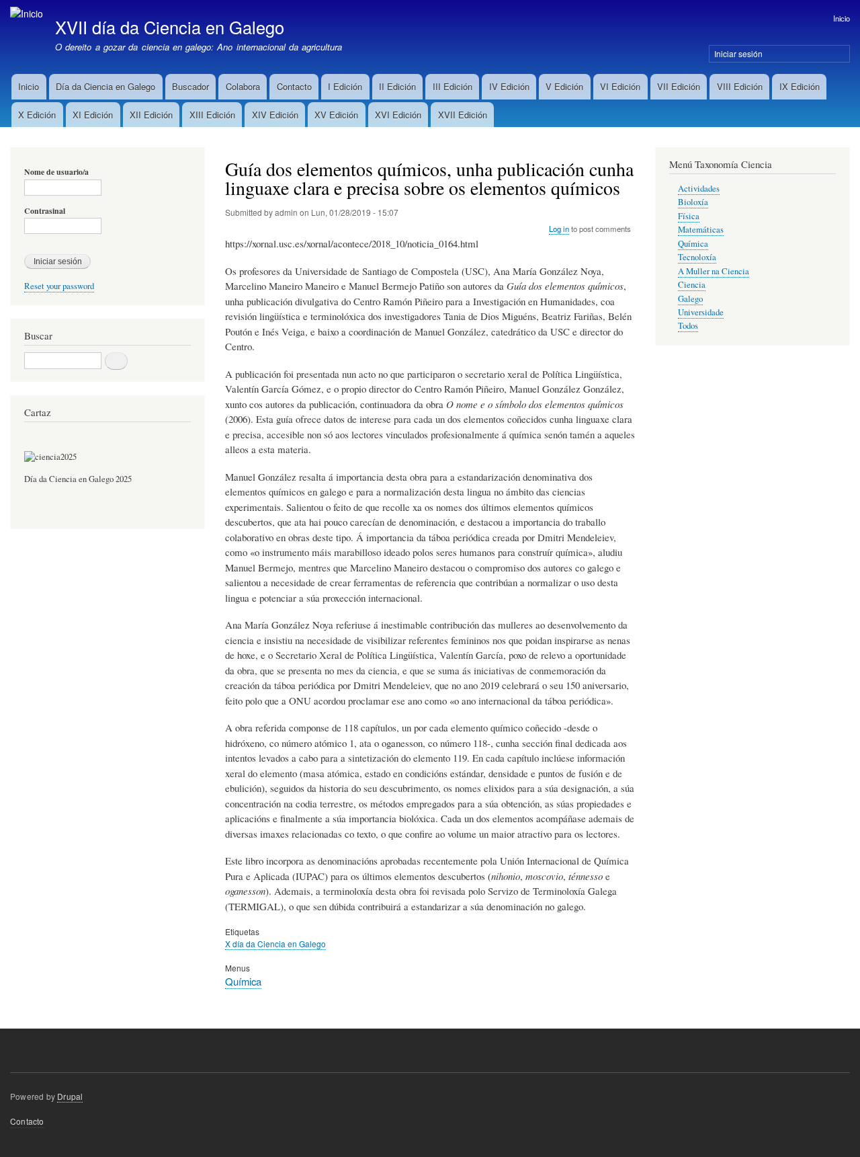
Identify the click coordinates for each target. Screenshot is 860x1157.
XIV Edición (275, 114)
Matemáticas (701, 229)
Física (688, 216)
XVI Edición (398, 114)
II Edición (397, 86)
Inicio (841, 18)
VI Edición (620, 86)
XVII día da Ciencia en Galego (169, 27)
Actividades (699, 188)
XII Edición (151, 114)
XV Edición (336, 114)
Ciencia (691, 284)
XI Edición (93, 114)
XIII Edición (212, 114)
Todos (688, 325)
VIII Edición (740, 86)
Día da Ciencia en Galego (105, 86)
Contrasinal (44, 211)
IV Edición (509, 86)
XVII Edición (462, 114)
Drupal (70, 1096)
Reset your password (59, 286)
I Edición (345, 86)
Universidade (701, 312)
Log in (559, 228)
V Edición (564, 86)
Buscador (190, 86)
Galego (690, 299)
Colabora (243, 86)
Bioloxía (693, 202)
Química (243, 981)
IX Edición (799, 86)
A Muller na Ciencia (713, 271)
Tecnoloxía (697, 257)
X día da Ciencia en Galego (275, 943)
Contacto (294, 86)
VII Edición (678, 86)
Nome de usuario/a (56, 172)
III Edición (452, 86)
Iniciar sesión (738, 53)
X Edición (37, 114)
